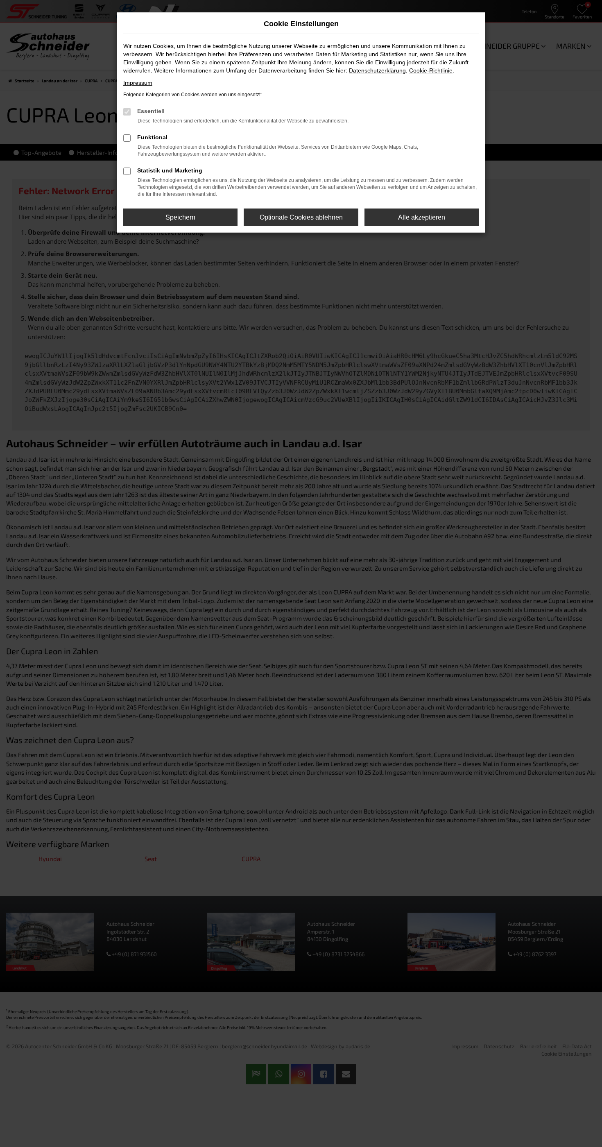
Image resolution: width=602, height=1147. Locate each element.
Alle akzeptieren (421, 217)
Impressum (137, 82)
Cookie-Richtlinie (431, 70)
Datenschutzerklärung (377, 70)
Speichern (180, 217)
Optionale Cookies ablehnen (301, 217)
